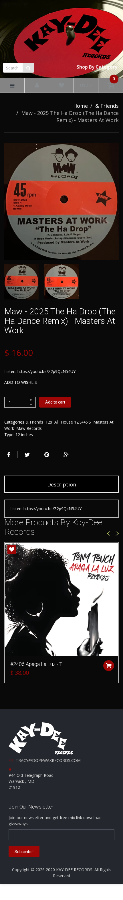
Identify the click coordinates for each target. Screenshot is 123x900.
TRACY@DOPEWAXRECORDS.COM (48, 760)
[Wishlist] (61, 85)
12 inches (24, 434)
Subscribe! (24, 851)
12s (48, 422)
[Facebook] (8, 454)
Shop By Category (97, 67)
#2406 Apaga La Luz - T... (37, 664)
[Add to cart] (108, 665)
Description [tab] (61, 484)
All (56, 422)
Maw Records (29, 428)
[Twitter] (26, 454)
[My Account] (37, 85)
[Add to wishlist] (11, 549)
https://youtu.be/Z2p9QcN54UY (46, 371)
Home (80, 105)
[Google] (65, 454)
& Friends (107, 105)
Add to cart (55, 402)
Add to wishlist (21, 382)
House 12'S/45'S (76, 422)
